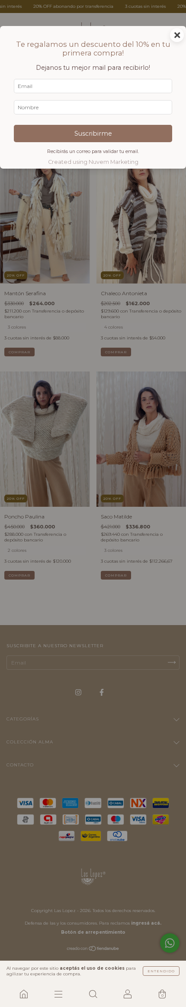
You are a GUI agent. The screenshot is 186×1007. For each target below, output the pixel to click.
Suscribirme (93, 133)
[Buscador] (93, 993)
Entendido (161, 971)
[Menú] (58, 993)
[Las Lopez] (23, 993)
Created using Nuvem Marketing (93, 162)
